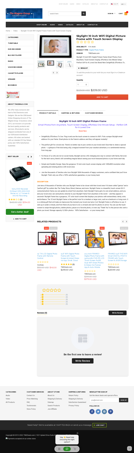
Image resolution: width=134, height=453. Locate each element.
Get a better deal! (20, 212)
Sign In (113, 73)
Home (8, 31)
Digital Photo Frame (96, 50)
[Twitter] (98, 411)
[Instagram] (104, 411)
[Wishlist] (49, 238)
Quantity (79, 80)
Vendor (79, 53)
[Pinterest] (110, 411)
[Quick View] (45, 238)
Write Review (117, 313)
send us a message (82, 425)
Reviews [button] (42, 313)
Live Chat (100, 425)
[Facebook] (92, 411)
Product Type (82, 50)
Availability (81, 47)
